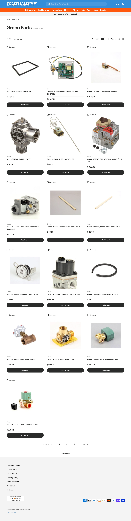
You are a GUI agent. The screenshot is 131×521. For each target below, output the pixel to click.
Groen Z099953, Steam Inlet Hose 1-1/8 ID (63, 227)
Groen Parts (15, 19)
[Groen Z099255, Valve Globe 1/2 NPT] (25, 335)
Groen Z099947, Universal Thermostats (22, 294)
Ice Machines (43, 10)
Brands (103, 10)
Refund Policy (12, 473)
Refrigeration (30, 10)
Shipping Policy (12, 478)
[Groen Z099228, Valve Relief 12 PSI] (65, 335)
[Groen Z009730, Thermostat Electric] (105, 67)
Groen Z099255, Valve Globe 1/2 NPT (21, 359)
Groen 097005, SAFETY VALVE (18, 159)
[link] (47, 444)
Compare (96, 39)
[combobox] (76, 4)
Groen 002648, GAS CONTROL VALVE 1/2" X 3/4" (104, 160)
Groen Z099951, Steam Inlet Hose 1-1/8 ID (103, 227)
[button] (123, 4)
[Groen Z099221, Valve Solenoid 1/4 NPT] (105, 335)
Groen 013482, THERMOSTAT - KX (60, 159)
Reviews (10, 490)
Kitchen (67, 10)
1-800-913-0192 (11, 512)
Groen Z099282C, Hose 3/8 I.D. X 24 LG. (102, 294)
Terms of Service (13, 482)
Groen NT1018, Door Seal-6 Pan (19, 91)
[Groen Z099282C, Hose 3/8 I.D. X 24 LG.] (105, 270)
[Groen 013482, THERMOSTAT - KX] (65, 135)
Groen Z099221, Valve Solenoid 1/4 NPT (102, 359)
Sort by (9, 39)
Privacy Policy (12, 469)
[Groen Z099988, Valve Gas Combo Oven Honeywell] (25, 202)
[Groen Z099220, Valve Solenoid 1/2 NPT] (25, 400)
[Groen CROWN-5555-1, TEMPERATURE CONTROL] (65, 67)
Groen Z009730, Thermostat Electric (102, 91)
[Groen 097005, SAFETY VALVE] (25, 135)
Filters (75, 10)
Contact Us (11, 486)
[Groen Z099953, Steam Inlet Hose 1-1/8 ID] (65, 202)
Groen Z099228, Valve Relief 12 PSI (60, 359)
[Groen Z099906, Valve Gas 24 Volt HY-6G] (65, 270)
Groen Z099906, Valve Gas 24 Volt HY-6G (63, 294)
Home (8, 19)
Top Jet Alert (92, 10)
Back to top (66, 453)
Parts (83, 10)
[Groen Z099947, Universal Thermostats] (25, 270)
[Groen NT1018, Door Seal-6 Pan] (25, 67)
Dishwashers (56, 10)
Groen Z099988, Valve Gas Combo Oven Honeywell (23, 228)
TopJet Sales (15, 509)
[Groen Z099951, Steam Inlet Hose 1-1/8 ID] (105, 202)
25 (74, 444)
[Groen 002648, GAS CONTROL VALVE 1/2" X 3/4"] (105, 135)
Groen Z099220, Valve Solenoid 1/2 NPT (22, 425)
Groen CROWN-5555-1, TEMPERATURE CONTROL (62, 92)
